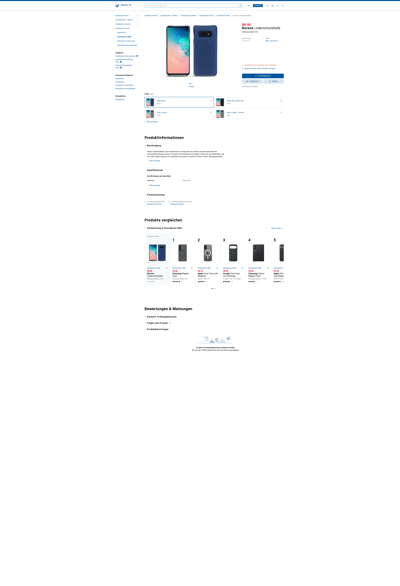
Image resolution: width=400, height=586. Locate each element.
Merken (275, 81)
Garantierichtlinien (177, 204)
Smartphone (119, 82)
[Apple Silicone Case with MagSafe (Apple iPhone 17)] (283, 259)
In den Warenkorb (264, 76)
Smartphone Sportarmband (127, 45)
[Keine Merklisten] (277, 5)
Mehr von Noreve (272, 40)
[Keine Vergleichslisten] (272, 5)
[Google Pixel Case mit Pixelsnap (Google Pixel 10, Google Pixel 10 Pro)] (233, 259)
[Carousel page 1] (190, 83)
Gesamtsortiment (121, 16)
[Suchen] (147, 6)
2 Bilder (191, 86)
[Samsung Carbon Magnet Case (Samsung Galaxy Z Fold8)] (258, 259)
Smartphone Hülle (124, 37)
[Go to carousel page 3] (215, 288)
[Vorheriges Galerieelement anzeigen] (144, 51)
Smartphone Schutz (122, 28)
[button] (263, 65)
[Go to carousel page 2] (213, 288)
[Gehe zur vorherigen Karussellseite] (148, 259)
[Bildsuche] (240, 6)
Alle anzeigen (276, 228)
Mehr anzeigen (152, 122)
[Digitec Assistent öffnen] (267, 5)
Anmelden (258, 6)
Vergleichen (253, 81)
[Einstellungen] (248, 5)
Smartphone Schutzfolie (126, 41)
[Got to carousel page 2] (191, 83)
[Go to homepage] (123, 5)
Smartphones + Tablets (124, 20)
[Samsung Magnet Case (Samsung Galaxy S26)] (182, 259)
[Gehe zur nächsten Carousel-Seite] (280, 259)
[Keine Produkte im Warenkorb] (282, 5)
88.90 (246, 24)
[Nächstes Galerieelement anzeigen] (238, 51)
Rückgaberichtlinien (154, 204)
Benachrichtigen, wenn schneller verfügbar (260, 68)
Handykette (121, 32)
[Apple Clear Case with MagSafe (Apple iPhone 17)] (208, 259)
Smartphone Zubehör (123, 24)
